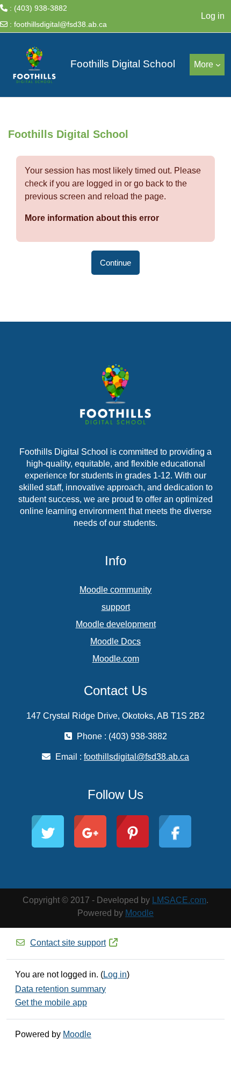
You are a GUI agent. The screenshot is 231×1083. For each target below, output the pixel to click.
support (116, 607)
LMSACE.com (179, 900)
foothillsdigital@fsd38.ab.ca (60, 24)
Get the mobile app (51, 1002)
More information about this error (92, 218)
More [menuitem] (203, 64)
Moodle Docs (115, 641)
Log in (213, 15)
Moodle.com (115, 658)
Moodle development (116, 624)
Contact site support (68, 942)
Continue (115, 262)
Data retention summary (60, 989)
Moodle (139, 913)
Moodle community (115, 589)
